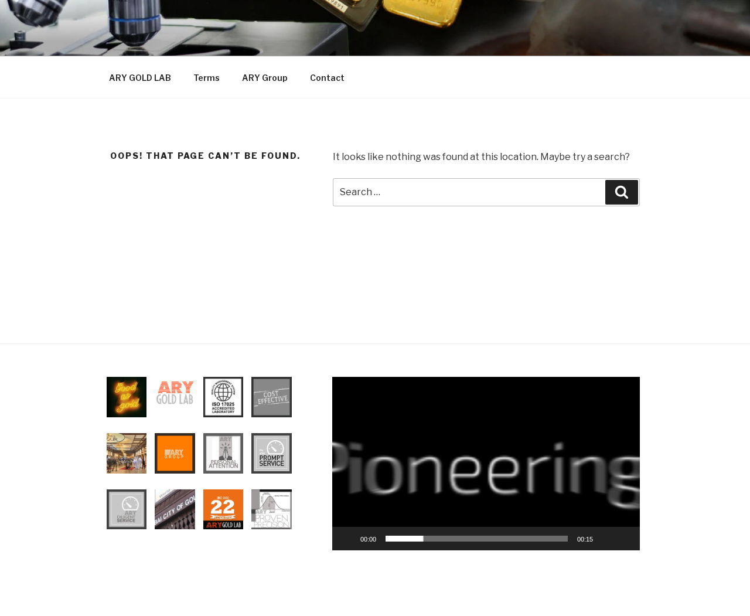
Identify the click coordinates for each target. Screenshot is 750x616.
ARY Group (265, 78)
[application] (486, 463)
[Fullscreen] (624, 538)
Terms (206, 78)
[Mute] (606, 538)
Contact (327, 78)
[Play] (347, 538)
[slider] (477, 539)
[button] (485, 463)
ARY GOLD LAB (140, 78)
